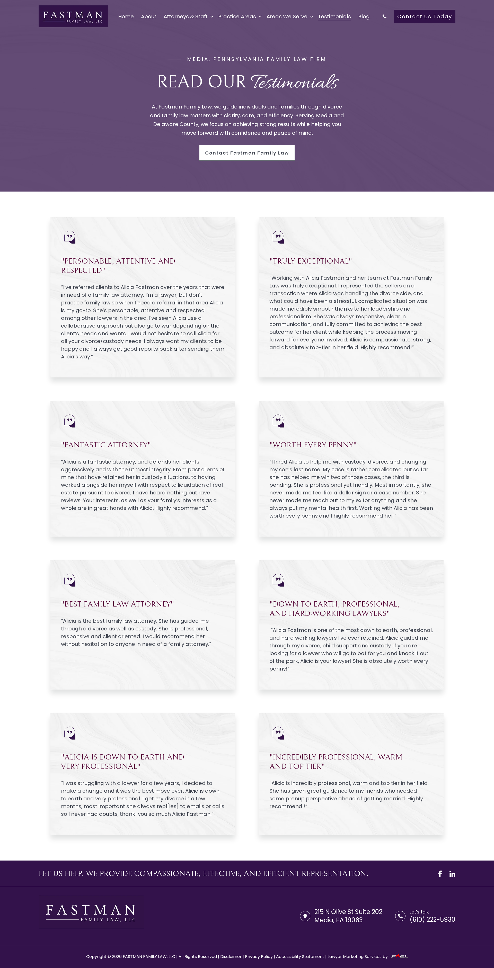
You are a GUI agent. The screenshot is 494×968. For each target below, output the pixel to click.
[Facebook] (440, 874)
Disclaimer (231, 957)
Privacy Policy (259, 957)
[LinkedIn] (452, 874)
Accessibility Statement (300, 957)
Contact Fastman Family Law (247, 153)
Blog (364, 16)
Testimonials (334, 16)
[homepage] (73, 16)
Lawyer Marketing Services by (358, 957)
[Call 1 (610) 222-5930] (384, 16)
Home (126, 16)
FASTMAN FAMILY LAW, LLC (149, 957)
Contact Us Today (424, 16)
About (148, 16)
